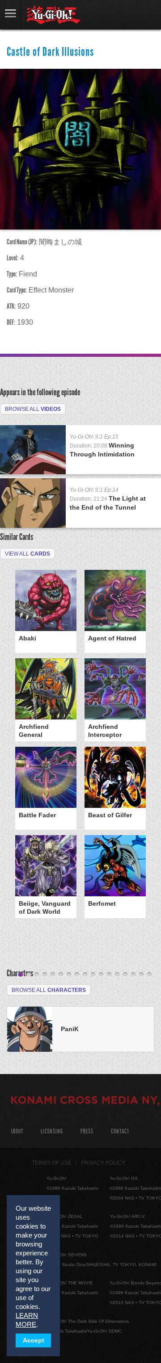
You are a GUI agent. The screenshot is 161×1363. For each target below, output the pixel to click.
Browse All (33, 409)
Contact (120, 1131)
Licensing (52, 1131)
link (10, 14)
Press (86, 1131)
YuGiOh (53, 15)
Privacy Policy (103, 1163)
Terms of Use (52, 1163)
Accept (33, 1340)
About (16, 1131)
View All (27, 554)
